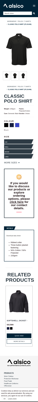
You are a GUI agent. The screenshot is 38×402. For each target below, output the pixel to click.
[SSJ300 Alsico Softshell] (19, 301)
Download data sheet (13, 235)
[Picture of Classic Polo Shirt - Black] (7, 75)
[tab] (10, 228)
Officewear (8, 386)
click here (17, 202)
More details (19, 341)
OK (4, 399)
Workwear (11, 21)
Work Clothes (8, 376)
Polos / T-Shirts (24, 21)
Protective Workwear (11, 379)
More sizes (11, 162)
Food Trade (8, 381)
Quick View (19, 336)
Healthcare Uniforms (11, 383)
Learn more (12, 398)
